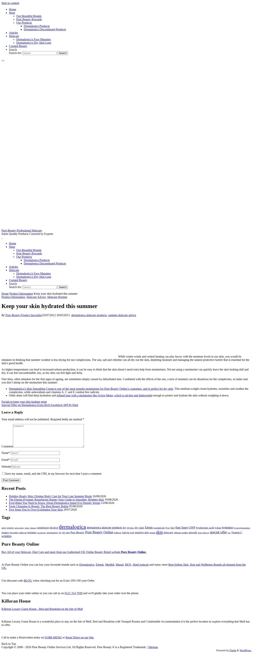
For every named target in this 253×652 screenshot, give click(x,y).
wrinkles (6, 536)
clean (27, 528)
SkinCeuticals (141, 564)
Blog (28, 580)
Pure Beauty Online (99, 532)
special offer (218, 532)
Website (6, 466)
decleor (54, 527)
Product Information (21, 293)
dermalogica (72, 527)
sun (229, 533)
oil (60, 532)
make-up (23, 532)
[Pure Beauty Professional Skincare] (126, 227)
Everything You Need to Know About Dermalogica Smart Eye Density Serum (54, 502)
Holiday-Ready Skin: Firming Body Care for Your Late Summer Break (50, 496)
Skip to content (10, 3)
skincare (168, 532)
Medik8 (109, 564)
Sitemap (153, 647)
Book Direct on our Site (80, 637)
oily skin (66, 532)
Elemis (149, 527)
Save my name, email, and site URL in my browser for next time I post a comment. (53, 473)
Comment (7, 446)
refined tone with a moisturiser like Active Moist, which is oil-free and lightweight (104, 395)
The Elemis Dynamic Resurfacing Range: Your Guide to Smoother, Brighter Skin (56, 499)
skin (159, 532)
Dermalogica (86, 564)
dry (124, 527)
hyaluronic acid (205, 527)
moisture (31, 532)
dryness (130, 528)
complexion (43, 527)
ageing (10, 527)
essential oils (159, 528)
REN (128, 564)
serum (152, 532)
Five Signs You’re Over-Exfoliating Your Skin (36, 509)
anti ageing (19, 528)
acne (3, 528)
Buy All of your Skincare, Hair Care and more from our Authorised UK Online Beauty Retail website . (74, 552)
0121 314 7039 (73, 593)
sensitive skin (142, 532)
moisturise (41, 533)
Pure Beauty (77, 532)
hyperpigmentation (242, 528)
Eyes (167, 528)
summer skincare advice (122, 315)
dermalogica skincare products (89, 315)
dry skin (139, 527)
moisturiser (52, 532)
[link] (13, 49)
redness (117, 532)
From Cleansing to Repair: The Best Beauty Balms (38, 506)
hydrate (218, 528)
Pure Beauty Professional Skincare (21, 230)
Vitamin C (236, 532)
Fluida (232, 650)
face (172, 527)
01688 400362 (53, 637)
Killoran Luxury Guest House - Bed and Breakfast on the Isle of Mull (42, 608)
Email (5, 459)
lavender (14, 532)
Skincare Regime (57, 297)
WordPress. (246, 650)
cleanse (33, 528)
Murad (120, 564)
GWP (192, 527)
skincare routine (181, 532)
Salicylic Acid (128, 533)
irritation (5, 532)
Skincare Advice (36, 297)
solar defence (203, 533)
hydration (227, 527)
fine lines (181, 527)
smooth (193, 532)
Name (5, 452)
